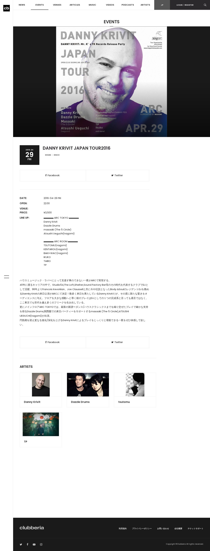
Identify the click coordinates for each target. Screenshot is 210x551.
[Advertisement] (111, 490)
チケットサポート (195, 528)
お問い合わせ (163, 528)
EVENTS (39, 4)
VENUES (57, 4)
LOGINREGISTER (185, 5)
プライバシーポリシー (142, 528)
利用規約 (123, 528)
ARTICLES (75, 4)
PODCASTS (128, 4)
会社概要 (178, 528)
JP (162, 5)
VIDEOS (110, 4)
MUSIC (92, 4)
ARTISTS (145, 4)
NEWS (22, 4)
